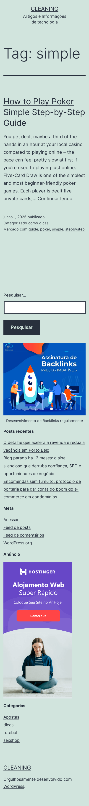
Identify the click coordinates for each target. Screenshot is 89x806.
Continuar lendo (55, 198)
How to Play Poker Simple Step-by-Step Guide (44, 112)
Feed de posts (17, 527)
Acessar (11, 519)
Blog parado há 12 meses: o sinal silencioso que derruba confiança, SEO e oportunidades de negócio (42, 465)
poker (45, 229)
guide (33, 229)
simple (57, 229)
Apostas (11, 717)
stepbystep (75, 229)
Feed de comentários (23, 535)
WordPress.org (17, 542)
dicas (43, 223)
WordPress (13, 786)
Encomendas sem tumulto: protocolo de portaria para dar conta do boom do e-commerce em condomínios (42, 489)
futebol (10, 732)
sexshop (11, 740)
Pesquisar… (14, 295)
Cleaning (44, 8)
